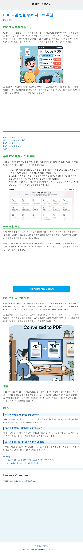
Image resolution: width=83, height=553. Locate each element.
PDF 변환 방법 (9, 143)
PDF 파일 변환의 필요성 (13, 137)
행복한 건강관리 (41, 3)
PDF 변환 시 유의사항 (12, 146)
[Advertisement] (41, 112)
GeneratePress (54, 549)
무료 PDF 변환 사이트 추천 (14, 140)
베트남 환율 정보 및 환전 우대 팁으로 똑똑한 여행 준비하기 (30, 460)
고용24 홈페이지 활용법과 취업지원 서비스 (24, 463)
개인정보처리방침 (41, 546)
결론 (5, 149)
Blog (8, 457)
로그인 (24, 481)
